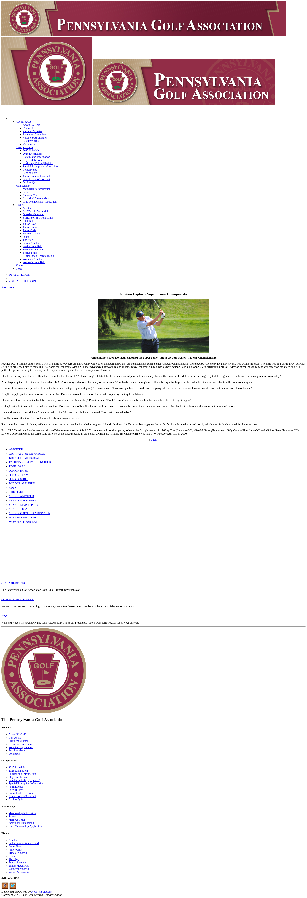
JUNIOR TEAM (18, 474)
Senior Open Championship (38, 255)
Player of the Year (33, 160)
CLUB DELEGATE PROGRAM (17, 599)
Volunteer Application (35, 137)
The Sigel (28, 239)
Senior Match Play (33, 249)
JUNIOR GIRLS (18, 479)
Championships (24, 147)
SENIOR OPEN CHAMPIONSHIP (29, 513)
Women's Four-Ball (34, 262)
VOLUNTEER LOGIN (22, 281)
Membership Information (37, 188)
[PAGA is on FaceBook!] (5, 888)
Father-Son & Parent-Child (38, 217)
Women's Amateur (33, 259)
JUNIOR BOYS (18, 470)
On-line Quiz (30, 182)
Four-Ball (28, 220)
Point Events (30, 169)
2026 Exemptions (32, 153)
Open (26, 236)
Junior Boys (29, 223)
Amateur (28, 207)
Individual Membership (36, 198)
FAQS (4, 615)
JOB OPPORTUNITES (13, 583)
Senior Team (30, 252)
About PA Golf (31, 124)
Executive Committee (35, 134)
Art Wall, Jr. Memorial (35, 211)
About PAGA (23, 121)
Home (19, 265)
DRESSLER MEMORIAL (24, 457)
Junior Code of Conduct (36, 176)
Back (154, 439)
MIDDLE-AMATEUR (22, 483)
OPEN (13, 487)
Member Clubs (31, 195)
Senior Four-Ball (32, 246)
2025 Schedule (31, 150)
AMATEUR (16, 449)
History (20, 204)
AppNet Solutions (41, 891)
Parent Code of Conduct (36, 179)
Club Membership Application (40, 201)
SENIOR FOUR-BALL (23, 500)
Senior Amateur (31, 243)
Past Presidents (31, 140)
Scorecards (7, 287)
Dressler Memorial (33, 214)
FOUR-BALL (17, 466)
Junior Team (30, 227)
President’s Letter (32, 131)
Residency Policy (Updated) (38, 163)
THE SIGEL (16, 491)
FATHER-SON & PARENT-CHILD (30, 462)
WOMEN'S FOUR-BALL (24, 521)
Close (19, 268)
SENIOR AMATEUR (21, 496)
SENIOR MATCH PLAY (24, 504)
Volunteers (29, 144)
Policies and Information (36, 156)
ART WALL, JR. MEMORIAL (27, 453)
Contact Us (29, 128)
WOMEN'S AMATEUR (23, 517)
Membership (23, 185)
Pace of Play (30, 172)
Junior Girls (29, 230)
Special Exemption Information (40, 166)
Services (27, 191)
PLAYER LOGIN (19, 274)
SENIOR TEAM (18, 509)
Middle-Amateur (32, 233)
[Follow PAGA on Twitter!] (12, 888)
